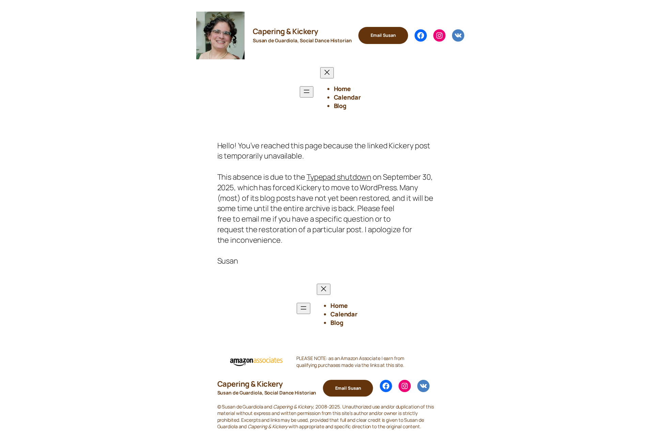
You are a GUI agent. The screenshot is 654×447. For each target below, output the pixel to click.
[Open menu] (306, 92)
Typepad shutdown (339, 177)
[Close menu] (327, 72)
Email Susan (383, 35)
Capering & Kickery (285, 31)
